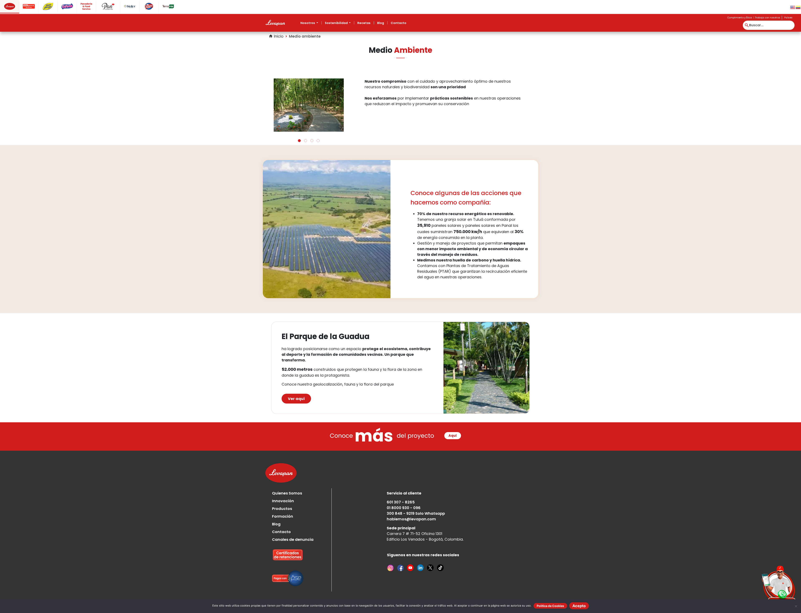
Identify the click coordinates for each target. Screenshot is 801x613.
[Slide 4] (318, 126)
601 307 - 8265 (401, 488)
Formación (282, 502)
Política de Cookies (550, 606)
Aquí (452, 422)
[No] (796, 606)
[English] (793, 7)
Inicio (276, 36)
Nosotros (308, 23)
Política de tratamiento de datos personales (423, 595)
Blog (380, 23)
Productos (282, 495)
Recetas (363, 23)
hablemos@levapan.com (411, 505)
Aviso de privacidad (477, 595)
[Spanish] (798, 7)
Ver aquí (296, 385)
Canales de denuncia (293, 525)
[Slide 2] (305, 126)
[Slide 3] (311, 126)
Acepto (579, 606)
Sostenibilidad (336, 23)
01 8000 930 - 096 (404, 494)
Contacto (398, 23)
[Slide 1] (299, 126)
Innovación (283, 487)
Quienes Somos (287, 479)
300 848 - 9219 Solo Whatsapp (416, 499)
